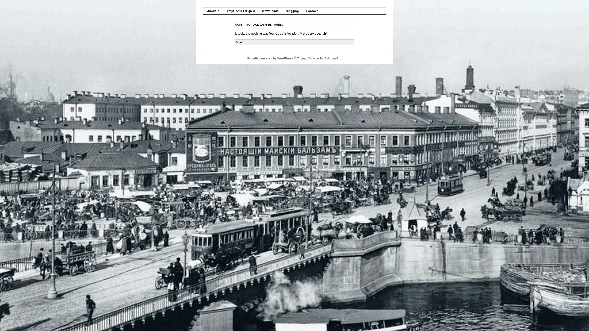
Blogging (292, 11)
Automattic (332, 58)
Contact (312, 11)
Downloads (270, 11)
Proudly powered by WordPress (270, 58)
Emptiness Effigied (241, 11)
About (211, 11)
